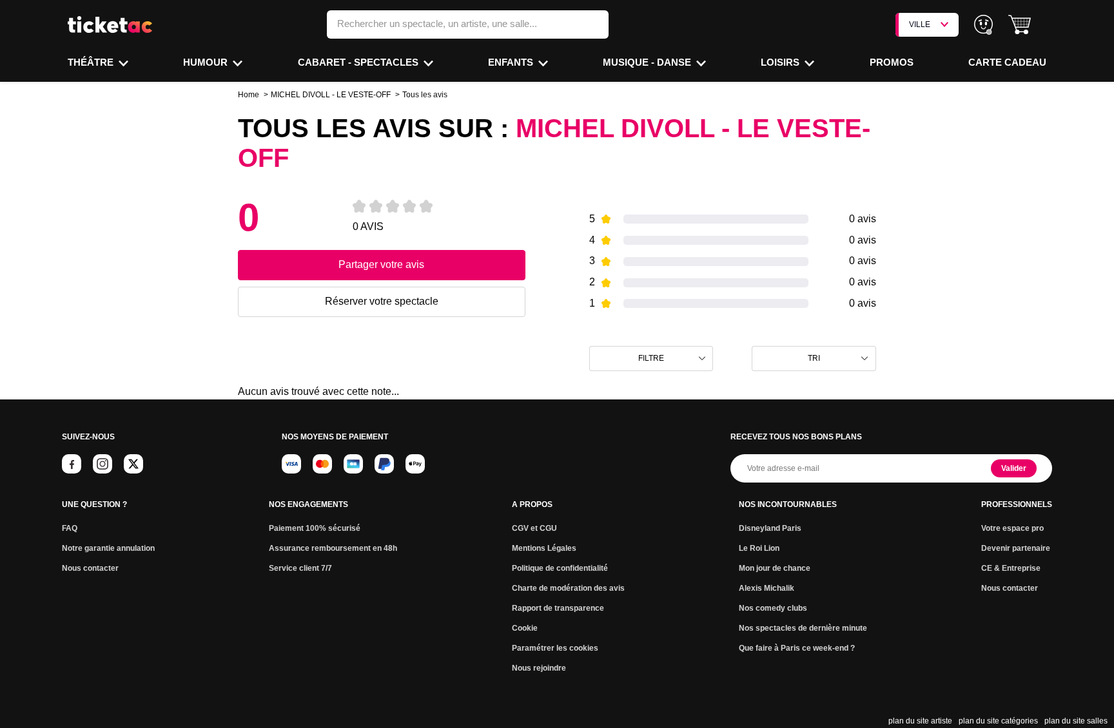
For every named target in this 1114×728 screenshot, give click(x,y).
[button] (1019, 24)
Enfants (512, 62)
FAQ (69, 528)
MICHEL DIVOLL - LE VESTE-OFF (331, 94)
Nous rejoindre (539, 668)
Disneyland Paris (770, 528)
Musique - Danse (648, 62)
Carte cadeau (1007, 62)
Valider (1013, 468)
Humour (206, 62)
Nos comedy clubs (773, 608)
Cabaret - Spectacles (359, 62)
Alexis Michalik (766, 588)
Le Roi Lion (759, 548)
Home (248, 94)
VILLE (919, 24)
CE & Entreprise (1011, 568)
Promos (892, 62)
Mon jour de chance (774, 568)
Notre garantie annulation (108, 548)
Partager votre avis (381, 264)
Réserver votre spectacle (381, 301)
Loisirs (781, 62)
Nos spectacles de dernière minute (803, 628)
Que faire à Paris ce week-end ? (797, 648)
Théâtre (92, 62)
